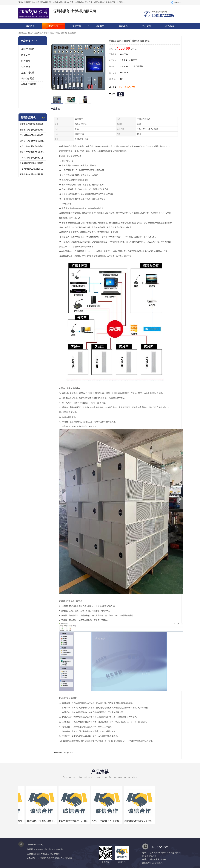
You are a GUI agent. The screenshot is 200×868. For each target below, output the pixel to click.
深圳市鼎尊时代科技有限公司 (38, 854)
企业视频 (76, 26)
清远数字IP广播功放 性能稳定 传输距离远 (33, 174)
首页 (30, 33)
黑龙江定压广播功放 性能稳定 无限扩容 (33, 146)
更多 (43, 118)
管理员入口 (59, 858)
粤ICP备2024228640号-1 (54, 849)
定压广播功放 (27, 73)
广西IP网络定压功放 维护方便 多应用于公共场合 (33, 169)
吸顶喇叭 (25, 61)
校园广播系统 (27, 49)
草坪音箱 (25, 67)
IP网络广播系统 (28, 84)
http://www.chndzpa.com (63, 752)
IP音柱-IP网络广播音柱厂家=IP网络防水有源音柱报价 (41, 821)
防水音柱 (25, 55)
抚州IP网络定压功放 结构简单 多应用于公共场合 (33, 135)
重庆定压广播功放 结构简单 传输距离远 (33, 124)
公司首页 (30, 26)
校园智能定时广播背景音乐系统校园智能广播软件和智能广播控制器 (112, 821)
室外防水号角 (27, 78)
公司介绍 (100, 26)
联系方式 (169, 26)
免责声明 (50, 858)
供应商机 (53, 26)
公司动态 (123, 26)
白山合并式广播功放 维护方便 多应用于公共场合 (33, 158)
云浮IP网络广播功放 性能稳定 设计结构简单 (33, 163)
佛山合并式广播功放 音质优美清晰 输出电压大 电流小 (33, 130)
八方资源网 (41, 858)
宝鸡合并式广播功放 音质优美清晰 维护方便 (33, 141)
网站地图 (69, 858)
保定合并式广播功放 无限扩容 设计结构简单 (33, 152)
